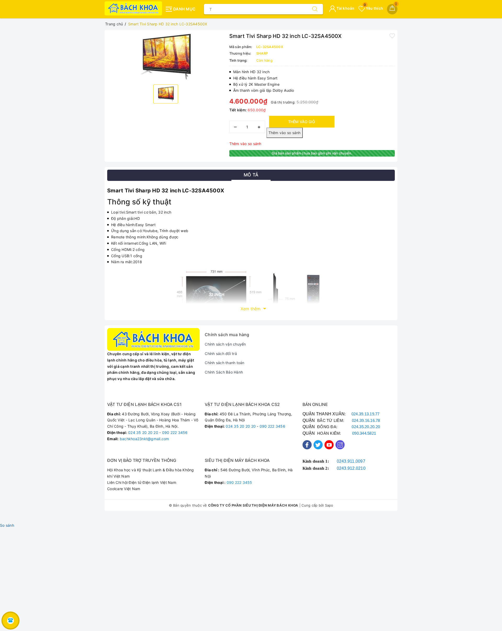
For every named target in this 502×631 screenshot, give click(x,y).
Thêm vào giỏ (301, 121)
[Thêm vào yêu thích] (392, 35)
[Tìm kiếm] (315, 9)
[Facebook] (307, 444)
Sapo (329, 505)
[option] (165, 56)
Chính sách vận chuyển (225, 344)
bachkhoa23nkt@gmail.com (144, 439)
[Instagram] (340, 444)
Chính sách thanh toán (224, 362)
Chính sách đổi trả (221, 353)
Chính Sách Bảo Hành (224, 372)
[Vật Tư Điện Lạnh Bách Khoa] (133, 8)
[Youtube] (329, 444)
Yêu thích (373, 8)
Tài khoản (345, 8)
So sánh (7, 525)
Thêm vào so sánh (245, 143)
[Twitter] (318, 444)
